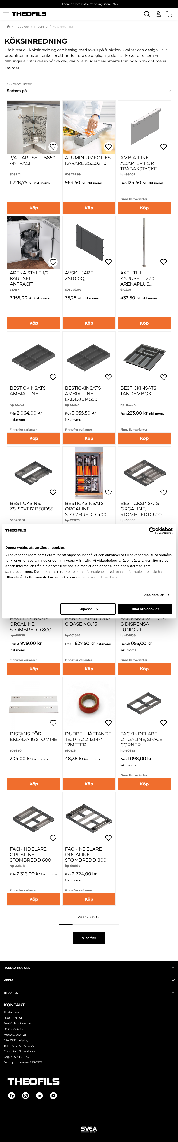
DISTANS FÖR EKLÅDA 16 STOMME (33, 736)
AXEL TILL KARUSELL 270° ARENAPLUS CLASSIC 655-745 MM (139, 284)
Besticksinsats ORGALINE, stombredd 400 (85, 509)
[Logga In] (158, 14)
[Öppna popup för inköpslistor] (53, 146)
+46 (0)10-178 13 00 (21, 1045)
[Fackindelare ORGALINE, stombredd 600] (33, 818)
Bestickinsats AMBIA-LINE (28, 390)
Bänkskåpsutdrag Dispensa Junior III (143, 624)
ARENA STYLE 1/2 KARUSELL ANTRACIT (29, 278)
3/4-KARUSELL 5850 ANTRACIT (32, 160)
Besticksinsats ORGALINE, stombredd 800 (30, 624)
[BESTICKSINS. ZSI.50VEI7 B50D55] (33, 473)
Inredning (41, 26)
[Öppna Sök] (147, 14)
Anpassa (85, 609)
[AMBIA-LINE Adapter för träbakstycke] (144, 127)
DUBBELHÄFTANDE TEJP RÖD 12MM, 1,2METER (88, 739)
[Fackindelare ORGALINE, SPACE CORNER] (144, 703)
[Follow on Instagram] (25, 1096)
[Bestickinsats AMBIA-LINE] (33, 358)
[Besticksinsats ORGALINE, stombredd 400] (89, 473)
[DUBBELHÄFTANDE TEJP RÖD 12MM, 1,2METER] (89, 703)
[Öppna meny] (6, 14)
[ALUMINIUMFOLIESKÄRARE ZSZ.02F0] (89, 127)
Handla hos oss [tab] (16, 968)
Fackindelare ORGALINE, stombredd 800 (85, 854)
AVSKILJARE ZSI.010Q (79, 275)
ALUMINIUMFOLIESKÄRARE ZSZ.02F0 (88, 160)
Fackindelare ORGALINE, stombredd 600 (30, 854)
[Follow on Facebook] (12, 1096)
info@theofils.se (24, 1051)
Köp (33, 208)
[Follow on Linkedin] (39, 1096)
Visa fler (89, 938)
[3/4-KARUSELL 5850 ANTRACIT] (33, 127)
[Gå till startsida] (8, 26)
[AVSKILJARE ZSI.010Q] (89, 242)
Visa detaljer (153, 595)
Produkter (22, 26)
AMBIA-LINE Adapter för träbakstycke (138, 163)
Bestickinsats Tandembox (138, 390)
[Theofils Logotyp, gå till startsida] (29, 14)
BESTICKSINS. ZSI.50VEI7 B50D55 (31, 506)
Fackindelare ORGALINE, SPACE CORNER (141, 739)
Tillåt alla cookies (145, 609)
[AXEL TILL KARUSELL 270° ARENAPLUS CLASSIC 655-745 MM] (144, 242)
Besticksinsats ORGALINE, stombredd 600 (141, 509)
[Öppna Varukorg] (172, 14)
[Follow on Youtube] (53, 1096)
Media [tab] (8, 980)
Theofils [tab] (10, 993)
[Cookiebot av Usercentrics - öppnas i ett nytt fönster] (152, 530)
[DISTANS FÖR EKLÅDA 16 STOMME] (33, 703)
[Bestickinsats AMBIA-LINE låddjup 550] (89, 358)
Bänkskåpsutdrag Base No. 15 (87, 621)
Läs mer (12, 68)
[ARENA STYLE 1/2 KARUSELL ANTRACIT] (33, 242)
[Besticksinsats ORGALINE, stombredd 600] (144, 473)
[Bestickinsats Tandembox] (144, 358)
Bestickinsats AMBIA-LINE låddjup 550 (83, 393)
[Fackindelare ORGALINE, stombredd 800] (89, 818)
